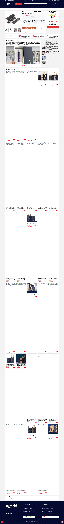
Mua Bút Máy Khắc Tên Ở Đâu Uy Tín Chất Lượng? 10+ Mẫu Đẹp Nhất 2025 (52, 61)
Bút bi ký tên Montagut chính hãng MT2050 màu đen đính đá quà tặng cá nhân (42, 208)
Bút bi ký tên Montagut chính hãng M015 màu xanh (53, 279)
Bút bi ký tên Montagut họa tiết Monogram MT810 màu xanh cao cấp (21, 349)
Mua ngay (41, 28)
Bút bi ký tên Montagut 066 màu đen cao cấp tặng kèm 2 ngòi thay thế (10, 137)
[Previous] (6, 19)
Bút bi (26, 30)
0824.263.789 (53, 21)
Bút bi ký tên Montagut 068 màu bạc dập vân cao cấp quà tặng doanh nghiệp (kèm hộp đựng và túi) (31, 294)
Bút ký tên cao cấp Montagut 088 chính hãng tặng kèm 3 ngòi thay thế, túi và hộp (42, 491)
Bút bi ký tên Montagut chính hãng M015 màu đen (31, 435)
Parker (27, 32)
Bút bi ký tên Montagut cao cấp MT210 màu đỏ (31, 420)
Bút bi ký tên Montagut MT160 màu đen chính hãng (42, 349)
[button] (18, 4)
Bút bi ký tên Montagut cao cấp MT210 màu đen (42, 279)
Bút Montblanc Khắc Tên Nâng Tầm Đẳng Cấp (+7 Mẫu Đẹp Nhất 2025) (52, 56)
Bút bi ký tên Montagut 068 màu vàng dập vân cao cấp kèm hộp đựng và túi (10, 349)
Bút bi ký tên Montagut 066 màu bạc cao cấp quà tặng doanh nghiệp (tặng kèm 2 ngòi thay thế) (10, 491)
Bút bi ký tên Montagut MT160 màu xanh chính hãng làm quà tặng (32, 224)
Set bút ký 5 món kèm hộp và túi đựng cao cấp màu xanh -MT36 (53, 82)
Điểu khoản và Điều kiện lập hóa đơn (47, 508)
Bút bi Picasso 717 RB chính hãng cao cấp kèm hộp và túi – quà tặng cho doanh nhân (21, 208)
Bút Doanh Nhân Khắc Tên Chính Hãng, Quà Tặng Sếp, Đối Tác (52, 52)
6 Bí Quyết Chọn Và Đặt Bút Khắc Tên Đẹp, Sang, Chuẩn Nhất (52, 42)
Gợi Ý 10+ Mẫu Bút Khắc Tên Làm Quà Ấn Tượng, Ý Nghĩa (52, 47)
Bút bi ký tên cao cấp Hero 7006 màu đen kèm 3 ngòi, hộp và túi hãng (53, 420)
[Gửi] (46, 3)
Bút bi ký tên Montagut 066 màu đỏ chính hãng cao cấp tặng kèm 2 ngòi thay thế (10, 208)
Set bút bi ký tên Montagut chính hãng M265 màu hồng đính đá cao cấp (10, 279)
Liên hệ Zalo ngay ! (53, 26)
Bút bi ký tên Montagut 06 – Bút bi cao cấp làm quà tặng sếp (21, 365)
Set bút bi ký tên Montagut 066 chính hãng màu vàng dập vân (21, 279)
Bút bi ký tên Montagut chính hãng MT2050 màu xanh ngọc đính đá (42, 420)
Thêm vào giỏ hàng (29, 27)
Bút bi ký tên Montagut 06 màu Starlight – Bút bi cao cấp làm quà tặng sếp (42, 82)
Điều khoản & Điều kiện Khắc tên (47, 511)
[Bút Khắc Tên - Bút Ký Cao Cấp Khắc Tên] (9, 3)
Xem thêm (22, 65)
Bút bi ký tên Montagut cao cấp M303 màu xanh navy (53, 208)
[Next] (20, 19)
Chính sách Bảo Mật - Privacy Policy (29, 511)
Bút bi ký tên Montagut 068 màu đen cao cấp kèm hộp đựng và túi (53, 435)
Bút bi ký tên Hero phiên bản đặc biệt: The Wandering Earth (53, 349)
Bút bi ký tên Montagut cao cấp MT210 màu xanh (31, 208)
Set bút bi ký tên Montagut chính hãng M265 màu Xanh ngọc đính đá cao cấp (21, 491)
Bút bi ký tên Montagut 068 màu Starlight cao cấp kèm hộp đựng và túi (10, 365)
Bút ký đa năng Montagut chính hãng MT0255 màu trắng (21, 137)
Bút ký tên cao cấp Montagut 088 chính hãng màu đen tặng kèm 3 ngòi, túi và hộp (31, 137)
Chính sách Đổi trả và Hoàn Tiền (28, 508)
